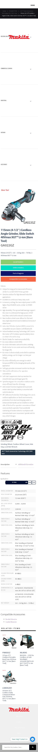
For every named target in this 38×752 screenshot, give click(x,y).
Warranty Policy (20, 727)
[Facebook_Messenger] (32, 739)
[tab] (9, 465)
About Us (19, 716)
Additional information (25, 464)
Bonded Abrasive (11, 619)
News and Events (20, 739)
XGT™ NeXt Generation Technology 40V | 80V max (17, 452)
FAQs (19, 733)
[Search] (32, 747)
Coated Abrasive (11, 622)
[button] (32, 192)
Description (5, 464)
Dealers (18, 722)
